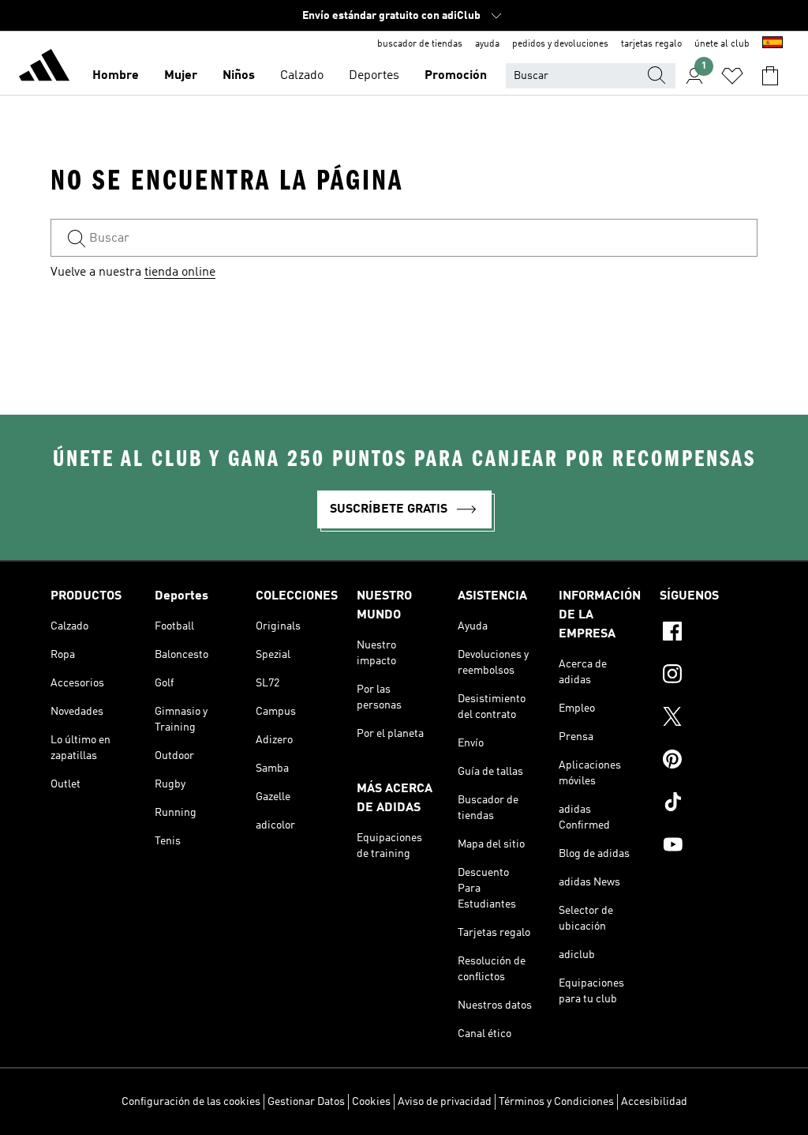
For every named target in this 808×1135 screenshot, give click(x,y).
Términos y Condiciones (556, 1101)
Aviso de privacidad (445, 1101)
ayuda (487, 44)
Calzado (302, 76)
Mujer (180, 76)
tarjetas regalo (651, 44)
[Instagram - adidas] (709, 676)
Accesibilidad (654, 1101)
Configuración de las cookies (191, 1101)
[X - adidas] (709, 718)
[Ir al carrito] (770, 76)
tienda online (179, 272)
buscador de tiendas (419, 44)
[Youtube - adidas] (709, 846)
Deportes (374, 76)
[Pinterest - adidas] (709, 761)
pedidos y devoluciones (560, 44)
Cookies (371, 1101)
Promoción (456, 76)
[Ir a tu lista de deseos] (732, 76)
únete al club (722, 44)
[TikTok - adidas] (709, 804)
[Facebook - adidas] (709, 633)
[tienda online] (44, 68)
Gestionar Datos (306, 1101)
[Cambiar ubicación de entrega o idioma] (772, 44)
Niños (239, 76)
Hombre (115, 76)
